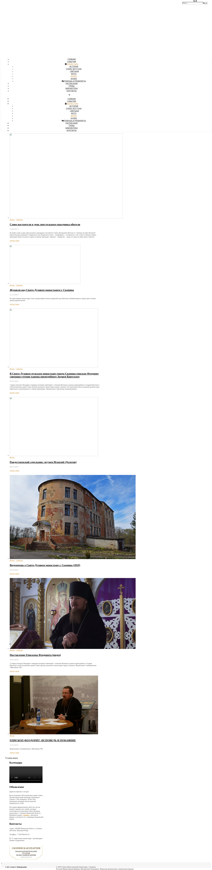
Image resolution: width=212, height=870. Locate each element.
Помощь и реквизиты (75, 81)
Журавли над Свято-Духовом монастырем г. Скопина (42, 290)
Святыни (74, 71)
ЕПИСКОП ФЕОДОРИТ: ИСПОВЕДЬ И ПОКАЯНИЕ (43, 740)
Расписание (72, 83)
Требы (72, 86)
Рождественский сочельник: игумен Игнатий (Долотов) (43, 462)
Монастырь (72, 64)
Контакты (72, 91)
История (73, 66)
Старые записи (12, 758)
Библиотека (71, 88)
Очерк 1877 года (73, 69)
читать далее (14, 241)
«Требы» (26, 815)
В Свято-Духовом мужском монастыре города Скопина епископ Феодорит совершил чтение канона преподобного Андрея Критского (54, 375)
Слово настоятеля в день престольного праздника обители (45, 224)
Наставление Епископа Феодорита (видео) (35, 655)
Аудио (74, 78)
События (71, 61)
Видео (74, 76)
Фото (73, 74)
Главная (71, 59)
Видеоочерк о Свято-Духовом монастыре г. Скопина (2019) (45, 565)
